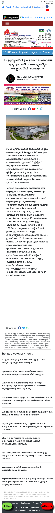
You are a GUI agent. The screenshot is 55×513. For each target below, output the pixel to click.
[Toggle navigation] (7, 23)
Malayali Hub (26, 7)
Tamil (8, 7)
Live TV (48, 506)
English (16, 7)
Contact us (25, 503)
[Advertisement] (27, 302)
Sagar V (36, 510)
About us (14, 503)
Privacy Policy (39, 503)
